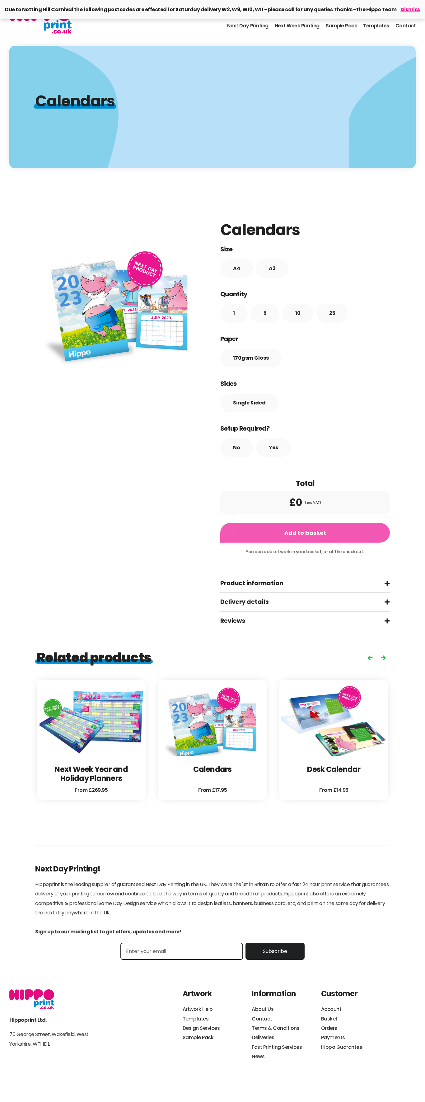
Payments (333, 1037)
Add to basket (305, 533)
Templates (376, 25)
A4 (236, 268)
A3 (272, 268)
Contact (405, 25)
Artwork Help (198, 1009)
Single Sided (249, 402)
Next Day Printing (248, 25)
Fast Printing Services (277, 1047)
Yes (273, 447)
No (236, 447)
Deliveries (263, 1037)
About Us (262, 1009)
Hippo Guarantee (341, 1047)
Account (331, 1009)
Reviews (232, 621)
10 (298, 313)
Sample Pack (341, 25)
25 (332, 313)
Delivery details (244, 602)
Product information (251, 583)
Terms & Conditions (275, 1028)
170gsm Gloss (251, 358)
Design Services (201, 1028)
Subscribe (275, 951)
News (258, 1056)
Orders (329, 1028)
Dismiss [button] (410, 9)
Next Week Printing (297, 25)
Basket (329, 1018)
